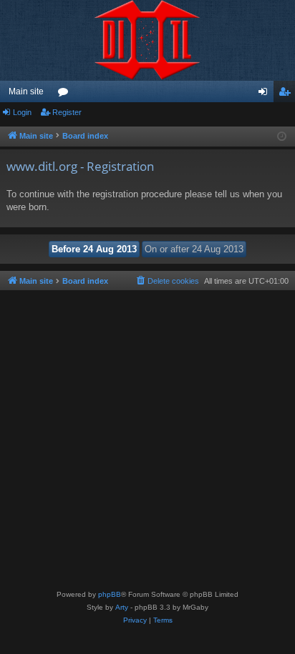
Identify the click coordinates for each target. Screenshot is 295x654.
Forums (66, 94)
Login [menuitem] (266, 94)
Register (67, 112)
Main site (26, 91)
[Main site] (147, 40)
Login (22, 112)
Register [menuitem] (287, 94)
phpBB (109, 594)
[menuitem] (167, 281)
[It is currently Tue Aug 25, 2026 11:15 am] (281, 137)
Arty (121, 607)
